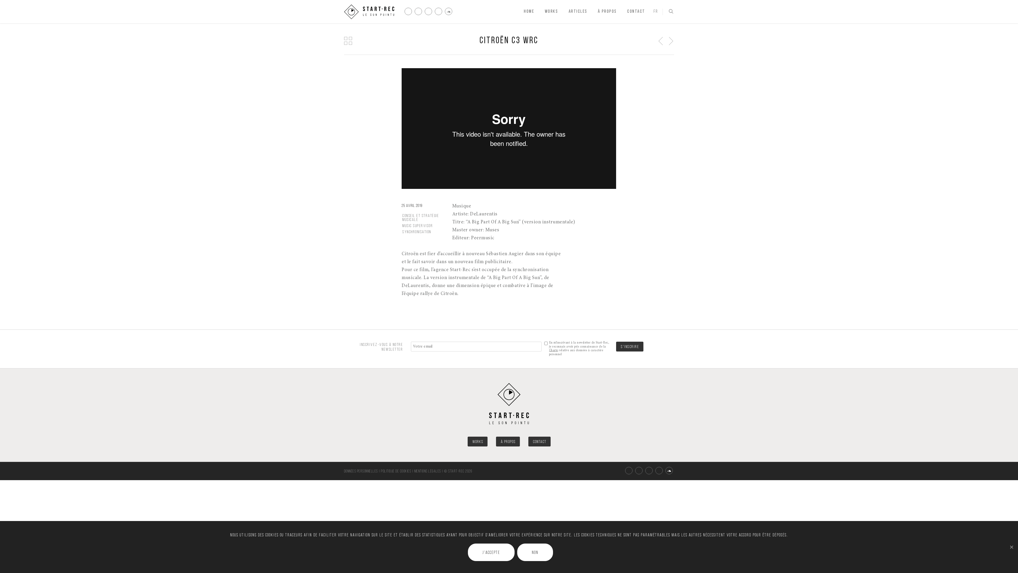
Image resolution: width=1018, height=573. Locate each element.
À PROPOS (508, 442)
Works (551, 11)
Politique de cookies (396, 472)
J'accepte (491, 553)
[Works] (348, 40)
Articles (578, 11)
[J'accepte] (1011, 547)
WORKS (477, 442)
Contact (636, 11)
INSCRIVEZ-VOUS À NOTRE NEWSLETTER (381, 347)
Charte (553, 350)
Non (535, 553)
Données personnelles (361, 472)
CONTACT (539, 442)
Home (529, 11)
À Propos (607, 11)
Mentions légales (427, 472)
